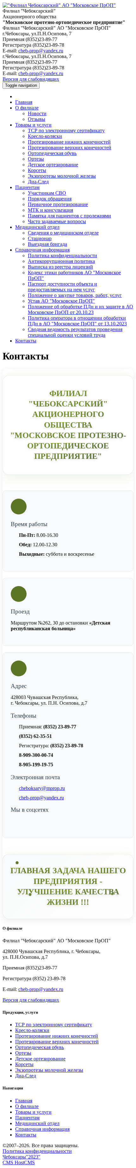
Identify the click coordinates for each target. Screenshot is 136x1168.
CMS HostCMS (19, 1162)
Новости (37, 113)
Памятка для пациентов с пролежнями (69, 215)
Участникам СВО (47, 193)
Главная (23, 102)
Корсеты (37, 170)
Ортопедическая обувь (52, 153)
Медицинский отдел (37, 227)
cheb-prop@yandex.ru (40, 50)
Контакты (25, 340)
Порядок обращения (49, 198)
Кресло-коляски (45, 136)
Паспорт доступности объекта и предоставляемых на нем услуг (62, 286)
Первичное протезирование (58, 204)
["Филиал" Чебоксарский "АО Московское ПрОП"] (59, 5)
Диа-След (38, 181)
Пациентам (27, 187)
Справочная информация (42, 249)
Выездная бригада (47, 244)
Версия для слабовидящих (31, 79)
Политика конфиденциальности (62, 255)
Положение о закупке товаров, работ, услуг (75, 295)
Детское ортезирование (53, 164)
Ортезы (36, 159)
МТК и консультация (50, 210)
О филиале (27, 107)
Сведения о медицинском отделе (63, 232)
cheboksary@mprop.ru (42, 788)
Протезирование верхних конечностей (69, 147)
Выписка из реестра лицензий (60, 267)
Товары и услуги (33, 124)
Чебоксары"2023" (21, 1156)
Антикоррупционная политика (61, 261)
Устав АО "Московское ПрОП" (61, 301)
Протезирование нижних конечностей (69, 142)
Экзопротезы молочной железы (62, 176)
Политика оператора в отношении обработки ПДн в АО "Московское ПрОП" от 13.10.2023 (77, 320)
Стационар (40, 238)
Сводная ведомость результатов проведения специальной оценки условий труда (75, 332)
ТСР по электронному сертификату (66, 130)
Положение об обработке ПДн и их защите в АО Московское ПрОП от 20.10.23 (80, 309)
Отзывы (36, 119)
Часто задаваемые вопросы (57, 221)
